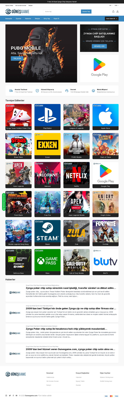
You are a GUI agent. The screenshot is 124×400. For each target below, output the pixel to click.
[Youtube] (16, 395)
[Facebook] (13, 395)
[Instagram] (6, 395)
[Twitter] (10, 396)
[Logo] (18, 11)
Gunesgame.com (31, 396)
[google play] (99, 68)
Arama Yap (86, 11)
